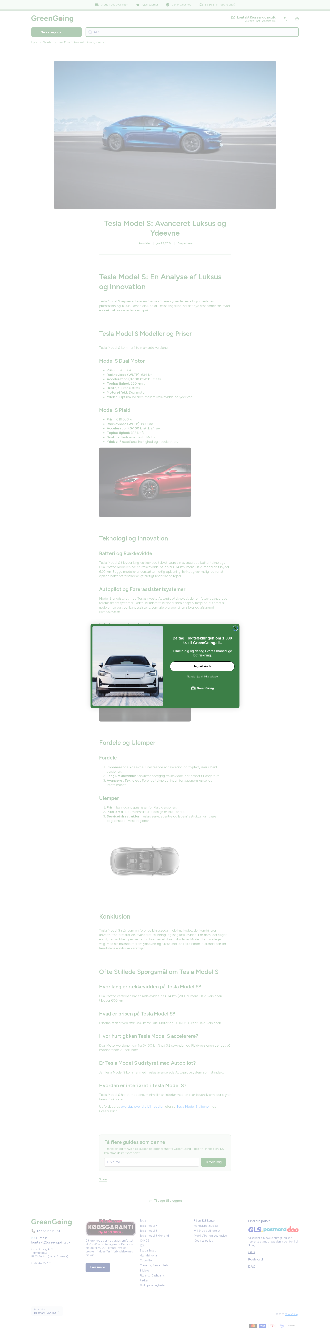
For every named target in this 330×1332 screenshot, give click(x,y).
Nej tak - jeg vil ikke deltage (202, 676)
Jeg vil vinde (202, 666)
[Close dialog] (235, 628)
